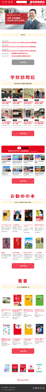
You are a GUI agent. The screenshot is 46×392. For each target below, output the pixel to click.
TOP (18, 4)
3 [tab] (24, 28)
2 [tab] (23, 28)
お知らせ (26, 4)
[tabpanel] (23, 18)
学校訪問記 (30, 4)
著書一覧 (43, 4)
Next (44, 18)
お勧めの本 (39, 4)
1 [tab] (21, 28)
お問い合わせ (6, 387)
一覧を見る (23, 62)
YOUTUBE (34, 4)
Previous (2, 18)
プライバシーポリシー (12, 387)
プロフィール (22, 4)
